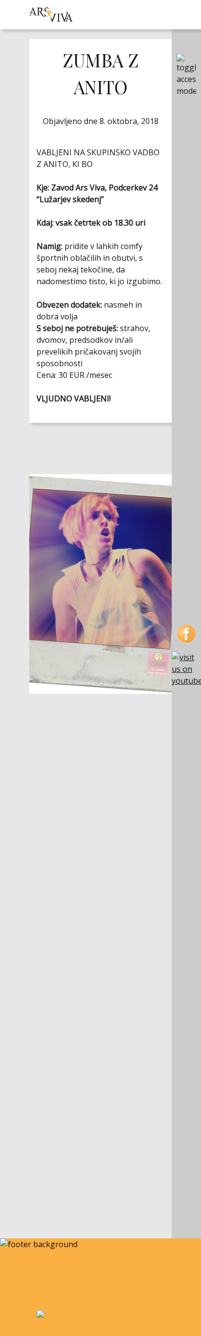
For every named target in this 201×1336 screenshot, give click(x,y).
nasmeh (118, 304)
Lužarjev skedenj (70, 199)
